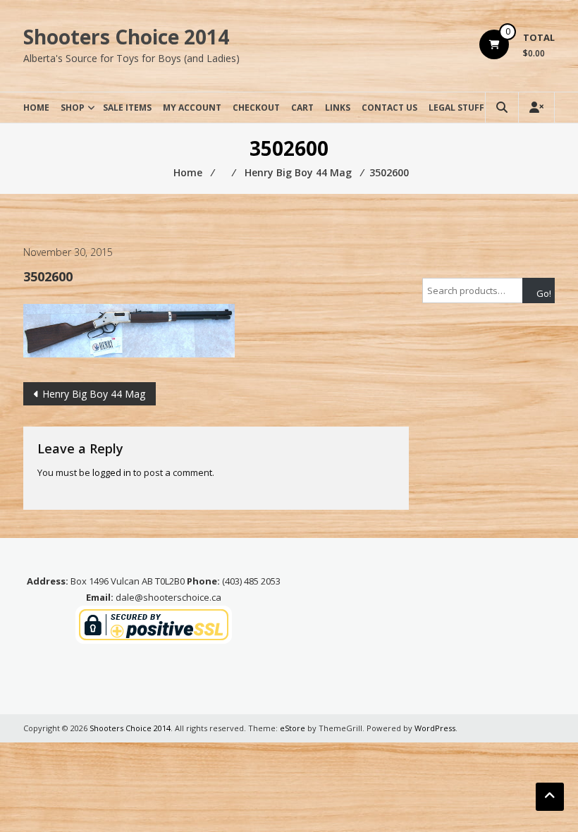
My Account (192, 108)
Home (36, 108)
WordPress (434, 728)
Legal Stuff (456, 108)
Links (337, 108)
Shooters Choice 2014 (126, 36)
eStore (292, 728)
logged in (111, 472)
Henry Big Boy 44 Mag (93, 393)
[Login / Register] (536, 107)
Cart (302, 108)
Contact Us (389, 108)
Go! (543, 293)
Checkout (256, 108)
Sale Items (127, 108)
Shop (73, 108)
